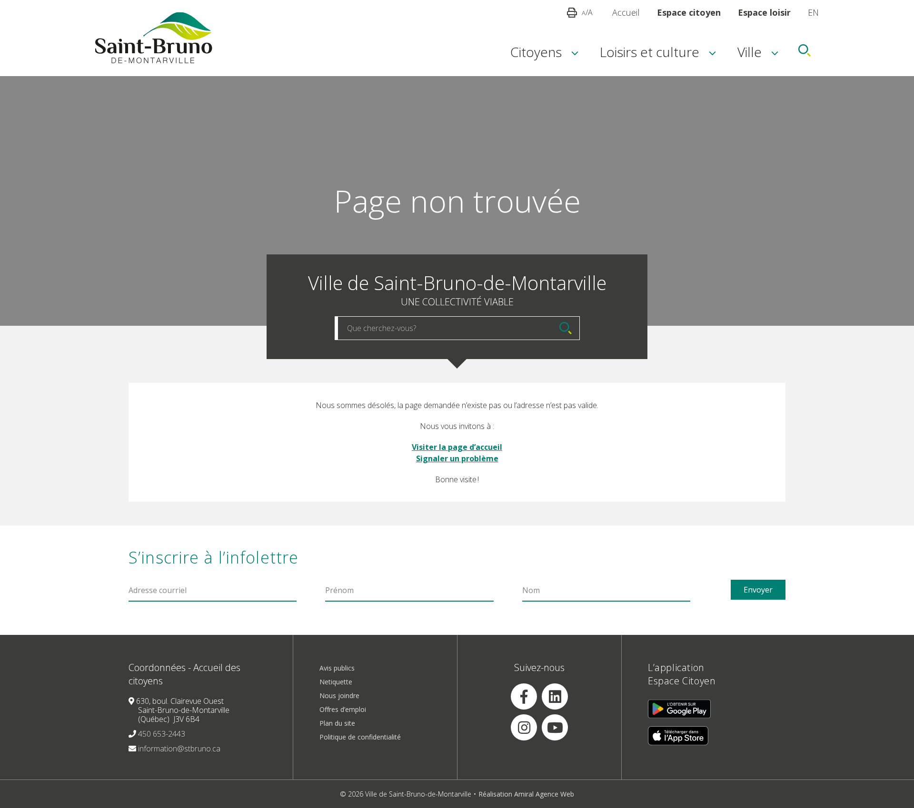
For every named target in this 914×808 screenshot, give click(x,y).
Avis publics (337, 667)
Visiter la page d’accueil (457, 447)
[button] (536, 50)
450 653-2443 (161, 734)
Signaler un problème (457, 458)
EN (813, 12)
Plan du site (337, 723)
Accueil (626, 12)
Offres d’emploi (342, 709)
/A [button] (587, 12)
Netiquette (335, 681)
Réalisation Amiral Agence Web (526, 793)
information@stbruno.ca (179, 748)
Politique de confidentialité (360, 736)
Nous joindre (339, 695)
